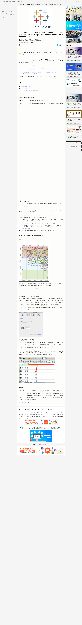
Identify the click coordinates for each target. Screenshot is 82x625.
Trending (22, 4)
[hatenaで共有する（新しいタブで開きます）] (57, 45)
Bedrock (32, 4)
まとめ (3, 17)
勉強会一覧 (73, 150)
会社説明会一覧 (73, 146)
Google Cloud (37, 4)
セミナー (46, 4)
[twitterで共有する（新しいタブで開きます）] (62, 45)
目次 (1, 9)
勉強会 (55, 4)
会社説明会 (51, 4)
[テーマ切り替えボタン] (78, 1)
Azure (42, 4)
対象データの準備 (5, 13)
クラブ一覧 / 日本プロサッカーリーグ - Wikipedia (31, 207)
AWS (25, 4)
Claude (28, 4)
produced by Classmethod (17, 1)
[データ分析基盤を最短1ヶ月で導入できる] (41, 450)
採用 (61, 4)
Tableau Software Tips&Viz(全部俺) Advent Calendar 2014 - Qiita (34, 66)
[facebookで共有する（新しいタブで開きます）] (60, 45)
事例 (58, 4)
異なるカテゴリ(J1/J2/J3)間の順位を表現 (9, 15)
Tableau (32, 42)
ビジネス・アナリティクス (24, 42)
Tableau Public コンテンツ (7, 11)
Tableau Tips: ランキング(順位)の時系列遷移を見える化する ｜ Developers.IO (37, 289)
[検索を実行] (65, 1)
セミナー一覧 (74, 142)
